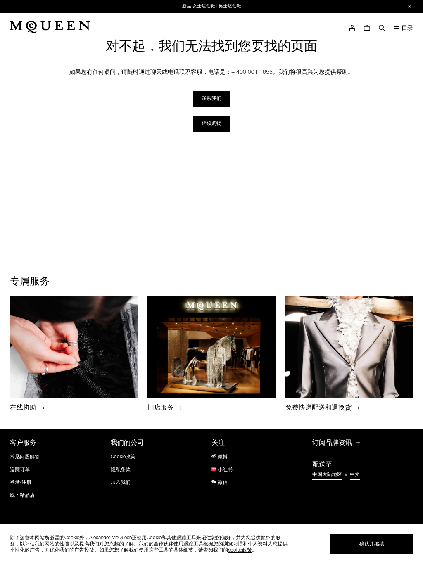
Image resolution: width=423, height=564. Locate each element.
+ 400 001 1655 (252, 73)
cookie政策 (240, 550)
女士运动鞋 (203, 6)
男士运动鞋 (230, 6)
